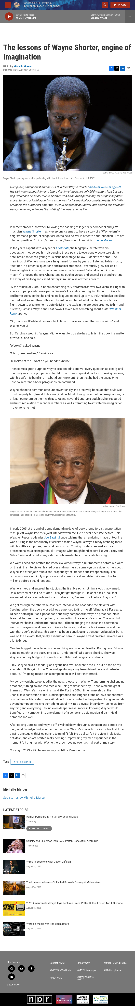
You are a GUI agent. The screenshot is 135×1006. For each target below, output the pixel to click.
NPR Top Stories (22, 762)
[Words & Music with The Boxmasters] (14, 929)
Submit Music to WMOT (85, 978)
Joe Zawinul (52, 537)
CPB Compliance (113, 970)
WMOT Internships (86, 970)
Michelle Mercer (23, 66)
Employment (83, 963)
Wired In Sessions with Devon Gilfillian (48, 861)
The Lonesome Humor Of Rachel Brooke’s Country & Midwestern (63, 882)
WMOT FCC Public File (115, 963)
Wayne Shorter (32, 231)
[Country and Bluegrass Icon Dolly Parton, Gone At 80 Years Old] (14, 846)
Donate (122, 5)
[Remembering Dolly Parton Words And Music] (14, 822)
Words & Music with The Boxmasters (47, 923)
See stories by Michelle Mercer (24, 797)
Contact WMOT (58, 963)
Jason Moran (103, 240)
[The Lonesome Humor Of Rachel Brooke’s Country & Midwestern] (14, 888)
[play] (9, 16)
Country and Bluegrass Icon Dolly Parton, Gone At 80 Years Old (62, 841)
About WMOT (57, 978)
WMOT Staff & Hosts (60, 970)
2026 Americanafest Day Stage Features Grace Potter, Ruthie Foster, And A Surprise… (75, 903)
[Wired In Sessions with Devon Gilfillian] (14, 867)
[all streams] (130, 16)
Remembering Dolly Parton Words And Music (52, 816)
